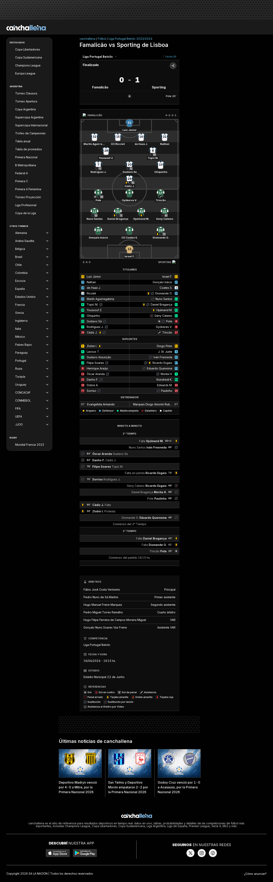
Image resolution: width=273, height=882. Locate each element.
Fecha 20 (170, 56)
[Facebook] (213, 853)
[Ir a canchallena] (26, 28)
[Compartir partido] (173, 65)
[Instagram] (202, 853)
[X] (190, 853)
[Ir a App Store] (57, 853)
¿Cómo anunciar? (255, 873)
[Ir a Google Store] (85, 853)
